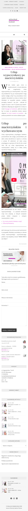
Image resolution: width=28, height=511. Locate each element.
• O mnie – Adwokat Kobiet (11, 1)
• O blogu (21, 1)
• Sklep (16, 7)
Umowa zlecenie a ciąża (13, 418)
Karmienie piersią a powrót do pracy (14, 263)
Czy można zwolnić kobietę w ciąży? (12, 221)
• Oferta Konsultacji (7, 7)
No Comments (22, 244)
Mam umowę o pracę (11, 67)
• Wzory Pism (22, 7)
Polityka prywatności (7, 461)
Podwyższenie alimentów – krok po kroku (14, 433)
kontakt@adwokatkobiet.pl (9, 376)
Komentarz (5, 305)
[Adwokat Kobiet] (14, 20)
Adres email (5, 290)
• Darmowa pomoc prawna (11, 4)
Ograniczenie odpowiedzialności (10, 464)
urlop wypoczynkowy (19, 69)
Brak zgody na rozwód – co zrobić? (14, 405)
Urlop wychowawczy (8, 223)
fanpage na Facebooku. (11, 109)
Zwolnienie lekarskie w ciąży (14, 425)
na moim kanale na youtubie (15, 113)
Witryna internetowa (7, 297)
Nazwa (3, 282)
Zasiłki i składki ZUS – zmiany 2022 (14, 412)
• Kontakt (21, 4)
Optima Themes (18, 508)
